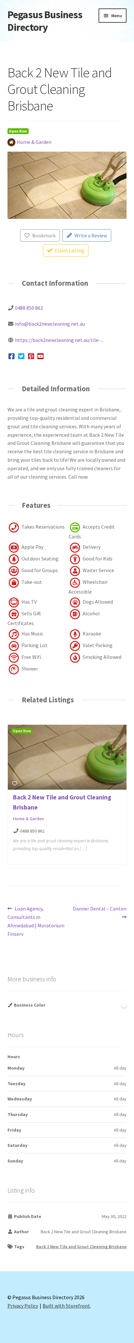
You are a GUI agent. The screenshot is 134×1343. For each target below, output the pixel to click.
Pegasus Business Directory (44, 21)
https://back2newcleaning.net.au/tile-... (59, 340)
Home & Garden (28, 819)
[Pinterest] (31, 356)
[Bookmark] (14, 783)
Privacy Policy (22, 1305)
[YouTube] (40, 356)
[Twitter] (21, 356)
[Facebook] (11, 356)
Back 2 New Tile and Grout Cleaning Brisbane (81, 1246)
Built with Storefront (66, 1305)
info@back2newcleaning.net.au (50, 323)
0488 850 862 (29, 308)
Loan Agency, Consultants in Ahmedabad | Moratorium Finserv (35, 921)
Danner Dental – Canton (100, 912)
